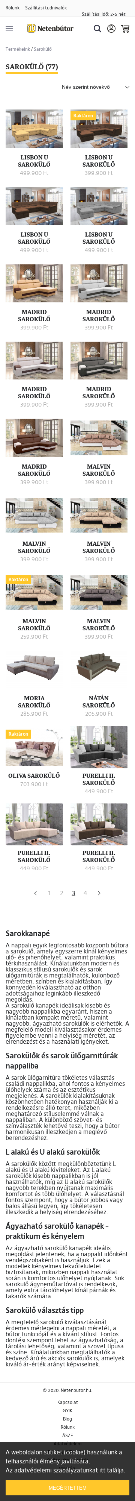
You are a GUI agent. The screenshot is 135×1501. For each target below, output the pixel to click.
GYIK (67, 1410)
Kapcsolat (67, 1402)
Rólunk (13, 8)
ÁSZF (67, 1435)
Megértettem (68, 1488)
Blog (67, 1419)
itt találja (111, 1470)
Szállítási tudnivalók (46, 8)
